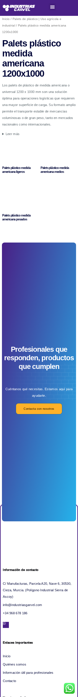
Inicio (6, 19)
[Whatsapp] (6, 625)
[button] (52, 6)
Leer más (13, 134)
